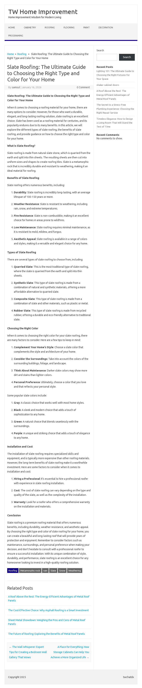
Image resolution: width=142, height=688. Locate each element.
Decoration (106, 27)
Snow (62, 570)
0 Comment (83, 87)
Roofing (50, 27)
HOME (11, 27)
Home (10, 54)
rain (45, 570)
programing (15, 35)
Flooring (69, 27)
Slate (53, 570)
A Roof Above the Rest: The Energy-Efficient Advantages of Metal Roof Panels (113, 95)
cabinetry (30, 27)
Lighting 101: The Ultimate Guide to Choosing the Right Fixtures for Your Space (115, 75)
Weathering (74, 570)
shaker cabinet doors (108, 85)
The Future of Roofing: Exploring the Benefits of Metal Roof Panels (46, 633)
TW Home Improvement (42, 11)
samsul (16, 87)
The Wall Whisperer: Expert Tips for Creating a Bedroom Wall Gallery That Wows (28, 652)
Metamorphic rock (30, 570)
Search (100, 50)
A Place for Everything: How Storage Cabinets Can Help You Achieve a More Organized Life (70, 652)
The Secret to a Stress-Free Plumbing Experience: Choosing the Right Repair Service (115, 108)
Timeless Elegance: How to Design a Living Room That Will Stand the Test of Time (115, 122)
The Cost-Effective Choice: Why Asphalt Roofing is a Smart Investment (48, 610)
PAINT (86, 27)
